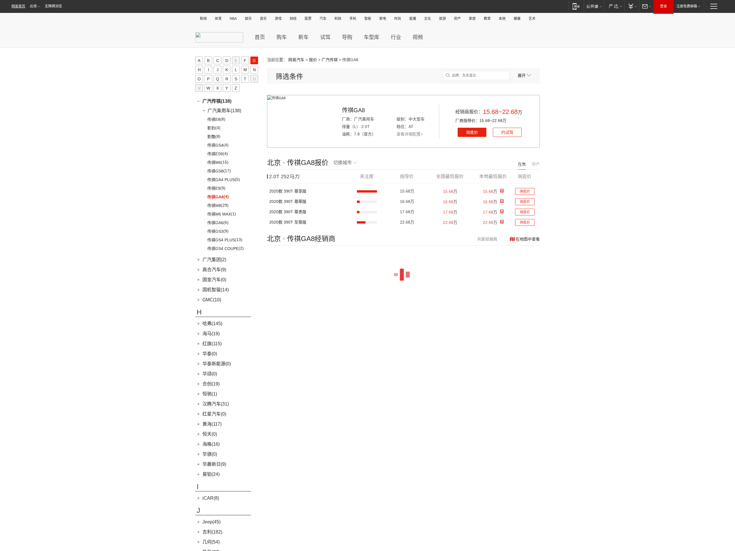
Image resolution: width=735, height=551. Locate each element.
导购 (347, 37)
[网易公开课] (594, 6)
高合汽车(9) (214, 269)
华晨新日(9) (214, 464)
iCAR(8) (210, 498)
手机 (352, 19)
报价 (313, 59)
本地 (502, 19)
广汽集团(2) (214, 259)
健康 (517, 19)
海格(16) (211, 444)
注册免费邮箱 (686, 6)
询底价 (472, 132)
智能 (367, 19)
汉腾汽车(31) (215, 403)
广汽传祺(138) (216, 101)
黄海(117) (212, 424)
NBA (233, 19)
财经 (293, 19)
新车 (303, 37)
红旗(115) (212, 343)
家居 (472, 19)
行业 (396, 37)
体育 (218, 19)
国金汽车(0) (214, 279)
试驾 (325, 37)
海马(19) (211, 333)
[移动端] (576, 6)
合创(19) (211, 383)
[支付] (631, 6)
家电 (382, 19)
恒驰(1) (209, 393)
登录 (663, 6)
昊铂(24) (211, 474)
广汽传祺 (330, 59)
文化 (427, 19)
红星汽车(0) (214, 414)
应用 (33, 6)
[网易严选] (614, 6)
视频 (418, 37)
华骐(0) (209, 454)
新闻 (203, 19)
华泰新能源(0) (216, 363)
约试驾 (507, 132)
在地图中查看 (528, 239)
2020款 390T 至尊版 (287, 222)
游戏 (278, 19)
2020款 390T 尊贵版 (287, 211)
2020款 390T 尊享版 (287, 191)
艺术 (532, 19)
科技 (337, 19)
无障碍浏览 (53, 6)
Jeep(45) (211, 521)
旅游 (442, 19)
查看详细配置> (409, 134)
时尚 (397, 19)
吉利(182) (212, 531)
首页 (260, 37)
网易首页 (18, 6)
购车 (281, 37)
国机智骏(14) (215, 289)
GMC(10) (211, 299)
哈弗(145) (212, 323)
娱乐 (248, 19)
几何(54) (211, 542)
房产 (457, 19)
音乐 (263, 19)
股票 (308, 19)
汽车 (323, 19)
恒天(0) (209, 434)
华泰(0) (209, 353)
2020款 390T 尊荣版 (287, 201)
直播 (412, 19)
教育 (487, 19)
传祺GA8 (353, 110)
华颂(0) (209, 373)
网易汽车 (296, 59)
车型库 (371, 37)
